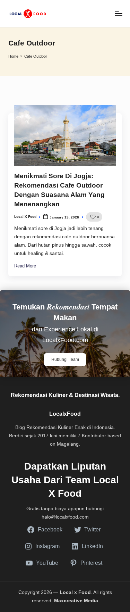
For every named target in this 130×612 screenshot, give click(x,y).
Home (13, 56)
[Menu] (118, 13)
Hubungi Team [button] (65, 359)
